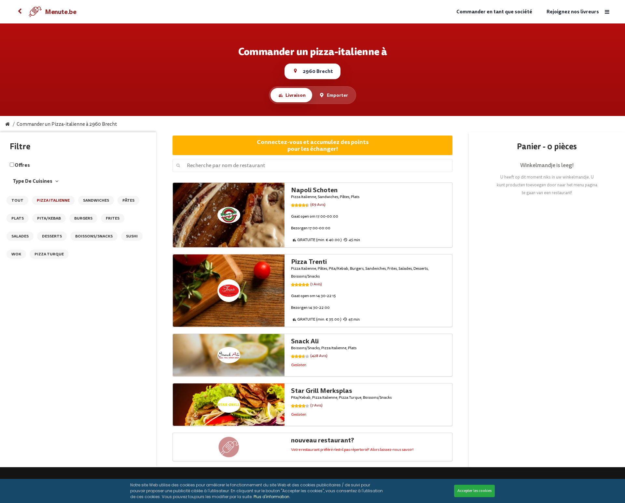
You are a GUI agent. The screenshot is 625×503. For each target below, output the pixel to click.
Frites (112, 218)
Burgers (83, 218)
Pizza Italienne (53, 200)
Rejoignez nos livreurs (573, 12)
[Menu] (607, 12)
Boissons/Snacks (94, 236)
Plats (17, 218)
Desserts (52, 236)
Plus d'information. (272, 496)
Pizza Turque (49, 254)
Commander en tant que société (494, 12)
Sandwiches (96, 200)
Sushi (132, 236)
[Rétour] (19, 11)
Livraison (295, 95)
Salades (20, 236)
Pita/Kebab (49, 218)
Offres (22, 165)
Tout (17, 200)
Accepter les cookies (474, 491)
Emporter (337, 95)
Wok (16, 254)
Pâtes (128, 200)
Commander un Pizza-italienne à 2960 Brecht (67, 124)
